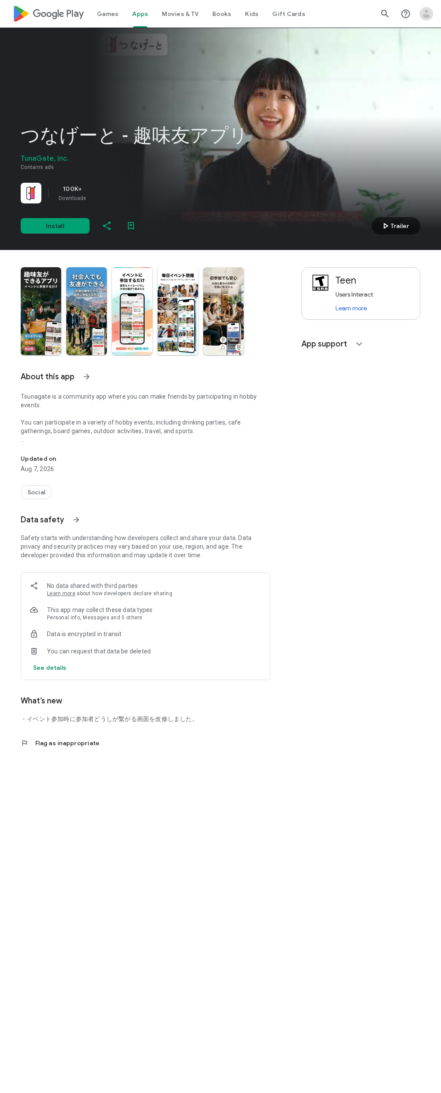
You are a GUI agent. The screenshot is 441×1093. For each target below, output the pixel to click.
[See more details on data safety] (50, 667)
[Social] (36, 492)
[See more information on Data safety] (76, 519)
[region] (141, 193)
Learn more (61, 593)
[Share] (106, 225)
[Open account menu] (426, 13)
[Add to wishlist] (131, 225)
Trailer (394, 226)
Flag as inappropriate (60, 743)
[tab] (107, 14)
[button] (41, 311)
